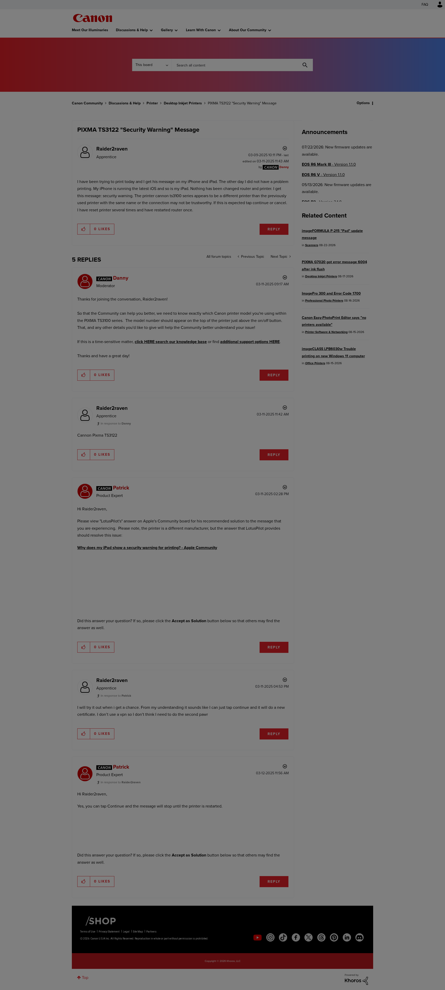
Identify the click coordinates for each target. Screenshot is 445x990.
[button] (294, 452)
